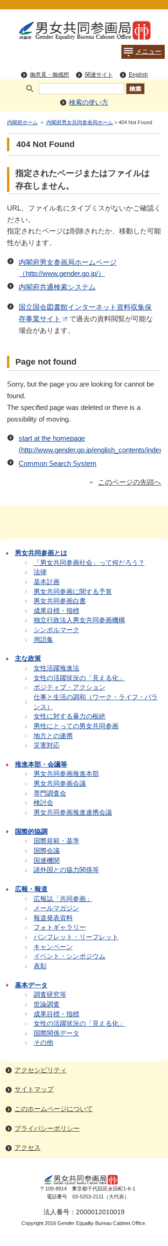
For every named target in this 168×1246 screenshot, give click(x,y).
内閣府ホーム (22, 122)
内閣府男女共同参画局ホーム (79, 122)
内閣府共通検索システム (57, 287)
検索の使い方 (88, 102)
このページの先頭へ (129, 482)
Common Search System (58, 463)
